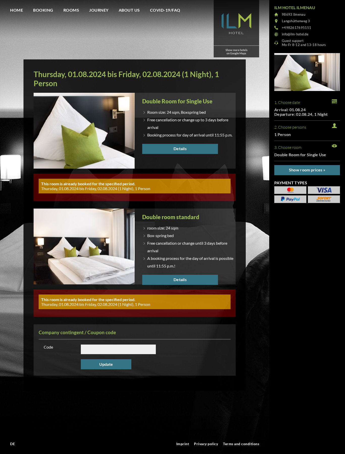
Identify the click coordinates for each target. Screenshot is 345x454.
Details (180, 148)
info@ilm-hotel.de (295, 34)
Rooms (71, 10)
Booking (43, 10)
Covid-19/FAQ (165, 10)
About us (129, 10)
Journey (99, 10)
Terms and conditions (241, 444)
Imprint (182, 444)
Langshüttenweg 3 (296, 21)
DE (12, 444)
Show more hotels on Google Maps (237, 51)
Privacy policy (206, 444)
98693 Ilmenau (293, 14)
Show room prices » (307, 169)
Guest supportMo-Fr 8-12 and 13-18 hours (304, 43)
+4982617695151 (296, 28)
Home (16, 10)
